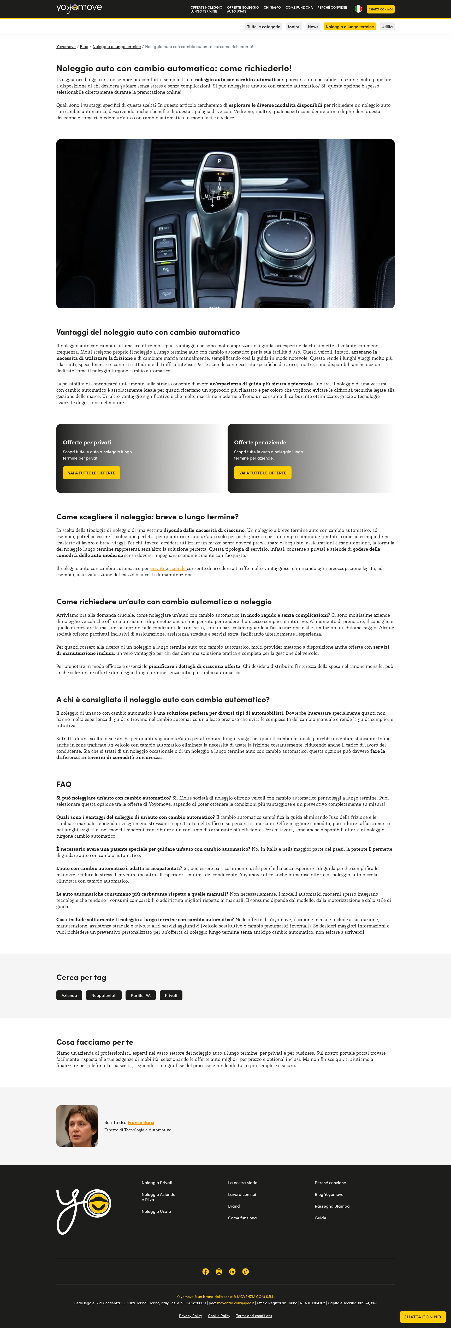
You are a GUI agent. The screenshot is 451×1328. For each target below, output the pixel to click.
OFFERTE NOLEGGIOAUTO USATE (243, 9)
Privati (171, 995)
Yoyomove (66, 46)
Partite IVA (141, 995)
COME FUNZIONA (299, 7)
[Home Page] (79, 9)
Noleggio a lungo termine (117, 46)
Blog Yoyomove (329, 1194)
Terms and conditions (254, 1315)
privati (158, 568)
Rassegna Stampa (332, 1206)
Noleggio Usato (156, 1211)
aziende (178, 568)
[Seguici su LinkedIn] (232, 1271)
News (313, 26)
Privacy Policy (190, 1315)
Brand (234, 1206)
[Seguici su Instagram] (219, 1271)
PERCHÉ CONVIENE (332, 7)
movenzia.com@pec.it (235, 1302)
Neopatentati (103, 995)
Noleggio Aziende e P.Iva (158, 1196)
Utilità (387, 26)
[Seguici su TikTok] (245, 1271)
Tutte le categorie (263, 26)
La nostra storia (243, 1182)
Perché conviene (330, 1182)
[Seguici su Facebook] (205, 1271)
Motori (294, 26)
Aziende (69, 995)
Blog (84, 46)
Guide (320, 1217)
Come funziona (242, 1217)
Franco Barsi (141, 1122)
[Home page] (83, 1212)
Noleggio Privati (157, 1182)
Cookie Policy (219, 1315)
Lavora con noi (242, 1194)
